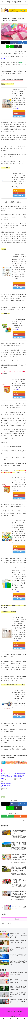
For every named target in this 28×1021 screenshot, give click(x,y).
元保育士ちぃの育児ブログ (14, 2)
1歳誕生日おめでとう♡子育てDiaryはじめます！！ (6, 785)
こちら (3, 58)
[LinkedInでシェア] (14, 633)
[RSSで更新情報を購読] (20, 816)
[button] (18, 46)
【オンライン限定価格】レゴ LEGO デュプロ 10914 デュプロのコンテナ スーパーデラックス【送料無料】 (18, 323)
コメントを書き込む (14, 919)
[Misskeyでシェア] (23, 625)
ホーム (7, 1014)
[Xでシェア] (5, 625)
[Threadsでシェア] (11, 629)
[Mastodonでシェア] (11, 625)
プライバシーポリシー (20, 1014)
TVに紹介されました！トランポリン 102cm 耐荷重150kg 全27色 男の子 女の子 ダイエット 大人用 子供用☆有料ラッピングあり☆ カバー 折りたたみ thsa (19, 179)
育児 (4, 797)
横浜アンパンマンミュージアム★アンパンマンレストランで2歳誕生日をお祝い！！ (7, 776)
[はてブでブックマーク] (17, 629)
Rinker (18, 108)
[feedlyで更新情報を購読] (7, 816)
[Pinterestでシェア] (8, 633)
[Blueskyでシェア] (17, 625)
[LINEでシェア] (23, 629)
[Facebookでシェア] (5, 629)
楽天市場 (16, 113)
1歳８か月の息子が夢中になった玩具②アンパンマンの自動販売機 (20, 775)
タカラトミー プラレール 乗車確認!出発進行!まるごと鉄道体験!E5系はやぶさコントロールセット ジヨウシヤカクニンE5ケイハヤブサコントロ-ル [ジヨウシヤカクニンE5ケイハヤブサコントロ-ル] (19, 698)
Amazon (16, 111)
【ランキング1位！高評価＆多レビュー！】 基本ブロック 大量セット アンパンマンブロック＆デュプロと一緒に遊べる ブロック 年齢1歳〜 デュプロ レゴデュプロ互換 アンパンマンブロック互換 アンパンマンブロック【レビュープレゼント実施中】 (19, 531)
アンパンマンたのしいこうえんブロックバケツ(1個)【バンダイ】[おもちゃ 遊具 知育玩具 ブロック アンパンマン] (18, 383)
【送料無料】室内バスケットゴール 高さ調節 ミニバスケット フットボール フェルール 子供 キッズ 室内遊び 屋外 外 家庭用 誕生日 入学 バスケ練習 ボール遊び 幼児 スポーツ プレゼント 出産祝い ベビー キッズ (19, 98)
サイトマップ (14, 1016)
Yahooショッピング (18, 116)
